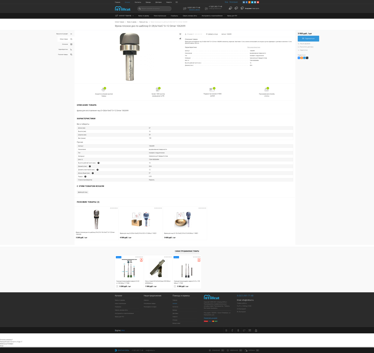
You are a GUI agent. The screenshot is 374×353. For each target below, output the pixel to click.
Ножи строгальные (160, 16)
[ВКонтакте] (299, 58)
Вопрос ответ (176, 323)
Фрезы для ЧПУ (232, 16)
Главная (117, 2)
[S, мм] (97, 170)
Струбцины (174, 16)
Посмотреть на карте (210, 318)
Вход (226, 2)
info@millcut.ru (248, 300)
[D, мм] (90, 166)
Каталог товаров (125, 16)
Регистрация (233, 2)
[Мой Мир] (304, 58)
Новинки (146, 300)
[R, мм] (85, 176)
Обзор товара (64, 39)
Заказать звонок (194, 9)
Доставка (158, 2)
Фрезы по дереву (143, 16)
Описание (65, 44)
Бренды (148, 2)
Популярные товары (150, 303)
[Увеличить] (129, 56)
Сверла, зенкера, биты (190, 16)
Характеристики (63, 49)
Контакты (138, 2)
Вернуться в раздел (62, 34)
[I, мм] (98, 163)
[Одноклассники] (301, 58)
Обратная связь (123, 350)
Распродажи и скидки (150, 306)
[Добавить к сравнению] (180, 38)
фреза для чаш (82, 192)
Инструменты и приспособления (212, 16)
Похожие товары (63, 54)
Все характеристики (253, 47)
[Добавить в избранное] (180, 34)
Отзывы (175, 320)
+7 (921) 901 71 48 (137, 350)
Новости (169, 2)
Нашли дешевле (305, 43)
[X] (307, 58)
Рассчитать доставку (306, 47)
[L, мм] (93, 173)
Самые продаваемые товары (187, 251)
